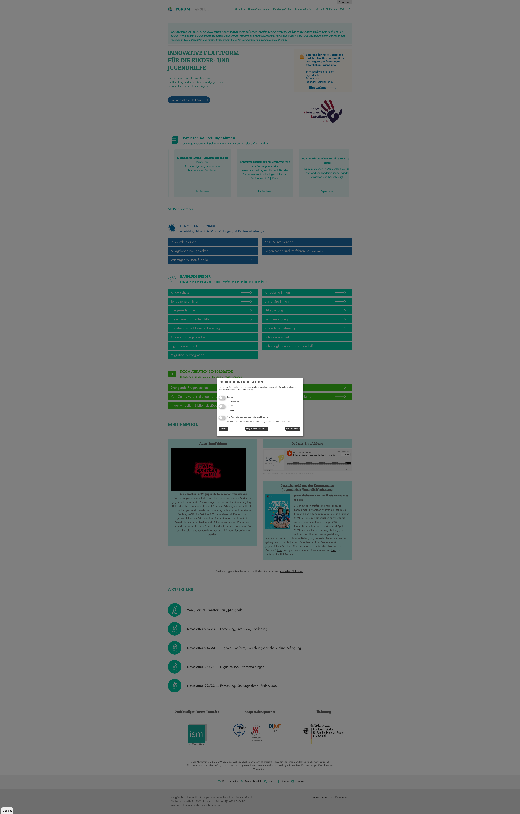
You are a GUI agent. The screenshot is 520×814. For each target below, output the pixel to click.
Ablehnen (223, 429)
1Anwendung (233, 401)
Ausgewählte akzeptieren (257, 429)
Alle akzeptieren (293, 429)
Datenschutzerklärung (244, 389)
